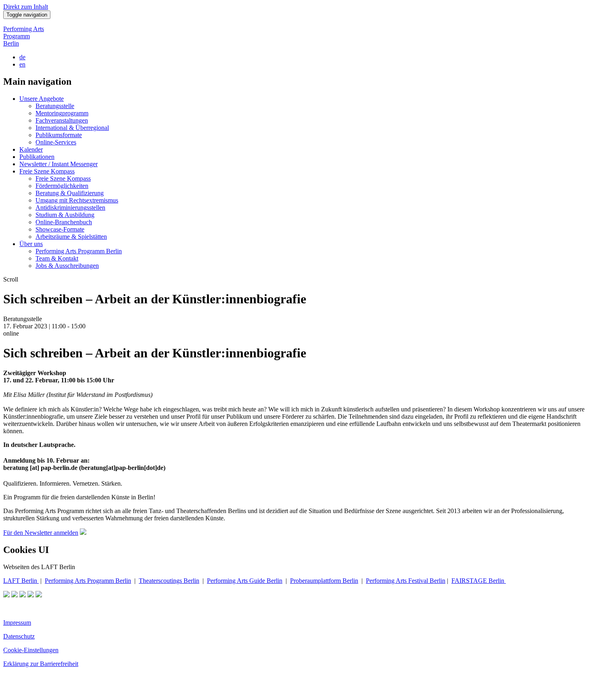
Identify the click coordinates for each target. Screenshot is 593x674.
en (22, 64)
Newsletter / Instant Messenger (58, 164)
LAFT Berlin (21, 580)
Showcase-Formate (59, 229)
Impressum (17, 622)
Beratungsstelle (54, 105)
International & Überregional (72, 127)
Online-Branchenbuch (63, 222)
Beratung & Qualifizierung (69, 193)
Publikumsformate (58, 134)
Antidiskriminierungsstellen (70, 207)
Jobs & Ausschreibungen (67, 265)
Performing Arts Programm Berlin (23, 36)
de (22, 57)
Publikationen (36, 156)
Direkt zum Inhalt (25, 6)
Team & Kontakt (56, 258)
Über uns (31, 243)
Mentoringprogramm (61, 113)
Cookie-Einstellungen (30, 650)
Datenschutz (19, 636)
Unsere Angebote (41, 98)
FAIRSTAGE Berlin (478, 580)
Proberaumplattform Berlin (324, 580)
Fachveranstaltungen (61, 120)
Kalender (31, 149)
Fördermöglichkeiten (61, 185)
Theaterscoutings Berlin (169, 580)
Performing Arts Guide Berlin (244, 580)
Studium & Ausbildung (64, 214)
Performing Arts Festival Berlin (405, 580)
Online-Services (55, 142)
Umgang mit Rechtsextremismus (76, 200)
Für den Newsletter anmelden (40, 532)
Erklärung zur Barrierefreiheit (40, 663)
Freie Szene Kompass (47, 171)
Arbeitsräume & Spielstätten (71, 236)
